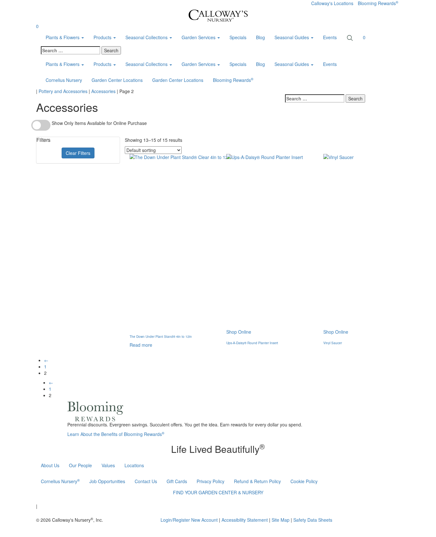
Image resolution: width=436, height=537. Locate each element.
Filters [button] (43, 139)
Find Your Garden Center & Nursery (218, 492)
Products (103, 37)
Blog (260, 37)
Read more (141, 345)
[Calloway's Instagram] (241, 505)
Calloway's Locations (332, 3)
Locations (134, 465)
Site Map (280, 520)
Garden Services (199, 37)
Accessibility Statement (245, 520)
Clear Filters (78, 153)
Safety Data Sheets (312, 520)
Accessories (103, 91)
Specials (237, 37)
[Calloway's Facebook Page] (229, 505)
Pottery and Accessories (63, 91)
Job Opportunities (107, 481)
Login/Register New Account (189, 520)
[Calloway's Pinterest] (254, 505)
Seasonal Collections (147, 37)
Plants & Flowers (63, 37)
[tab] (78, 140)
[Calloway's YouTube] (266, 505)
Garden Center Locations (117, 80)
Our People (80, 465)
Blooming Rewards (378, 3)
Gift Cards (177, 481)
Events (330, 37)
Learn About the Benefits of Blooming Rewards (115, 434)
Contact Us (146, 481)
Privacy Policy (210, 481)
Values (108, 465)
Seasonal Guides (292, 64)
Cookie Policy (304, 481)
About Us (50, 465)
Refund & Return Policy (257, 481)
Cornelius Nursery (64, 80)
